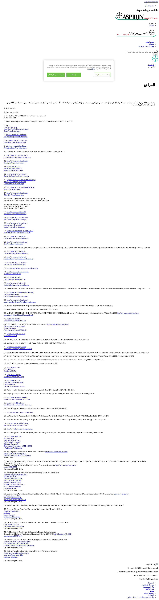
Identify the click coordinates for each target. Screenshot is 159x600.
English (151, 25)
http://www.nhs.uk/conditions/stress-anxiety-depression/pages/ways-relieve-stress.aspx (15, 225)
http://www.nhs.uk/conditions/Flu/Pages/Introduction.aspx (15, 243)
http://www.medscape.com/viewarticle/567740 (14, 335)
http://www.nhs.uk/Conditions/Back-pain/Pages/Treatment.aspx (16, 218)
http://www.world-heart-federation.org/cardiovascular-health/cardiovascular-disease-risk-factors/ (18, 294)
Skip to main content (151, 2)
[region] (79, 70)
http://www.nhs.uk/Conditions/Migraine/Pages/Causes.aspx (16, 194)
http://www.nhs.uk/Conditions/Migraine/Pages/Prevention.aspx (15, 147)
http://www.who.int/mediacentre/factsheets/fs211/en (15, 278)
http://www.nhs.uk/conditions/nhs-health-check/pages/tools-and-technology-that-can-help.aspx (14, 383)
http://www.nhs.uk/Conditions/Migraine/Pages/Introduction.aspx (15, 136)
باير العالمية (150, 589)
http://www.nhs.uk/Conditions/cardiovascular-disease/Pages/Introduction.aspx (20, 301)
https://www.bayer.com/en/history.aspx (20, 412)
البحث (156, 52)
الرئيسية (151, 65)
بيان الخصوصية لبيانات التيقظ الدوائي (141, 597)
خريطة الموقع (149, 593)
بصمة (152, 591)
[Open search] (157, 50)
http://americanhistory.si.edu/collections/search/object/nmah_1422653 (18, 348)
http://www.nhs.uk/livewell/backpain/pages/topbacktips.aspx (15, 213)
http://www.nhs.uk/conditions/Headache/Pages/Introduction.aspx (19, 188)
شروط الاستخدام (148, 585)
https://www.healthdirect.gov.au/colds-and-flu (22, 268)
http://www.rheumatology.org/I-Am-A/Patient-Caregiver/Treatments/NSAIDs (18, 232)
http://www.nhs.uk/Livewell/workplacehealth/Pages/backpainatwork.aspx (13, 168)
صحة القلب (150, 42)
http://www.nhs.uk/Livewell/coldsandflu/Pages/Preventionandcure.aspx (18, 258)
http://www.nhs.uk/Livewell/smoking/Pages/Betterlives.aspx (15, 263)
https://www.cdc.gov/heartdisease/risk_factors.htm (14, 525)
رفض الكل (73, 74)
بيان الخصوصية (148, 587)
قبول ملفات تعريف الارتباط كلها (55, 74)
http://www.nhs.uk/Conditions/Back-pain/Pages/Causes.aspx (16, 162)
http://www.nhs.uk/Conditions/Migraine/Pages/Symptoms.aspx (15, 141)
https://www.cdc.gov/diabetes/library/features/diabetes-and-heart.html (12, 514)
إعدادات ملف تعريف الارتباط (102, 74)
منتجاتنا (151, 44)
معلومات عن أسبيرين (146, 46)
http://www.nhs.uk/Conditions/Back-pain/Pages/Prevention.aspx (16, 424)
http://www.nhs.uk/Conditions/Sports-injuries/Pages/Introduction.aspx (17, 156)
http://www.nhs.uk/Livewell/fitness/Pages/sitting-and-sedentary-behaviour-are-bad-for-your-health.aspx (19, 182)
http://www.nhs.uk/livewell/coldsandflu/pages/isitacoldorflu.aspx (16, 237)
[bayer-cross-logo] (155, 61)
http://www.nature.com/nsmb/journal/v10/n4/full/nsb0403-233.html (17, 398)
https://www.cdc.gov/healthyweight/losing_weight (14, 376)
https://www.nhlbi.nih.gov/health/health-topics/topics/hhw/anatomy (17, 404)
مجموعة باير (149, 5)
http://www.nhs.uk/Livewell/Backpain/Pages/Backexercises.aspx (16, 175)
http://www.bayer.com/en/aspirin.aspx (20, 429)
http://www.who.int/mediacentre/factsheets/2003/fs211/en (16, 273)
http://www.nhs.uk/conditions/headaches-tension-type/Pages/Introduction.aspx (16, 129)
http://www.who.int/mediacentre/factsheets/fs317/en (15, 320)
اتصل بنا (151, 583)
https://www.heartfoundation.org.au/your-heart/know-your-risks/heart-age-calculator (16, 555)
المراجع (151, 595)
